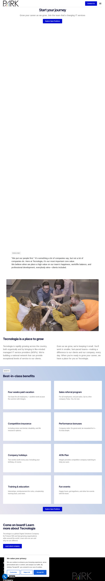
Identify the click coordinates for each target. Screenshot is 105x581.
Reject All (27, 572)
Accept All (40, 572)
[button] (100, 3)
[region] (26, 566)
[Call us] (5, 576)
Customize (13, 572)
